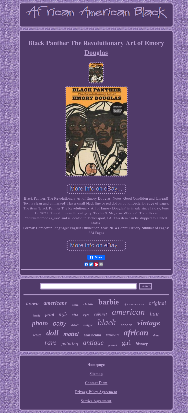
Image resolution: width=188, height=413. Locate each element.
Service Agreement (96, 400)
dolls (75, 325)
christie (88, 304)
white (37, 335)
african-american (134, 304)
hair (154, 314)
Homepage (96, 364)
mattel (71, 334)
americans (55, 303)
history (142, 344)
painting (69, 343)
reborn (126, 325)
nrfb (63, 314)
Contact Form (96, 382)
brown (32, 303)
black (107, 322)
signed (75, 304)
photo (40, 323)
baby (59, 323)
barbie (108, 302)
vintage (148, 322)
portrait (112, 345)
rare (51, 342)
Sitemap (96, 373)
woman (112, 334)
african (136, 332)
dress (156, 335)
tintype (88, 325)
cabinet (100, 314)
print (49, 314)
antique (93, 342)
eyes (86, 315)
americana (92, 335)
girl (126, 342)
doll (52, 332)
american (128, 312)
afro (75, 315)
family (36, 315)
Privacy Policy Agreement (96, 391)
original (157, 303)
